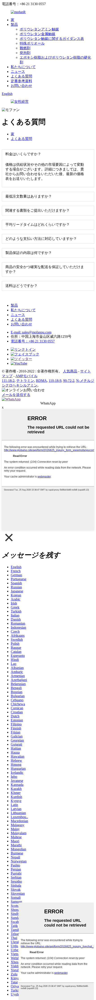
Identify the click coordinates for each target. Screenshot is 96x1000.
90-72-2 (68, 381)
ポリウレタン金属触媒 (37, 34)
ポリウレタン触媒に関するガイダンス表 (52, 39)
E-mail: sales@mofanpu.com (31, 332)
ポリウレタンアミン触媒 (39, 29)
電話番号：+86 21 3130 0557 (33, 341)
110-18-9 (55, 381)
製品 (14, 24)
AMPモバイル (26, 376)
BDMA (41, 381)
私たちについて (23, 67)
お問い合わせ (21, 86)
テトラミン (25, 381)
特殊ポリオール (32, 43)
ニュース (18, 71)
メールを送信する (16, 395)
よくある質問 (21, 76)
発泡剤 (25, 53)
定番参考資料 (21, 81)
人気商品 (70, 371)
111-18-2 (8, 381)
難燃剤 (25, 48)
